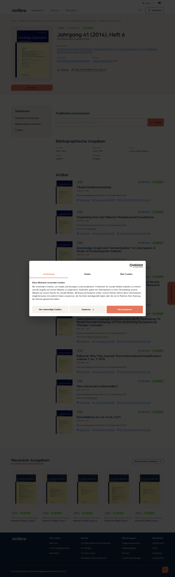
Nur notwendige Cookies (50, 309)
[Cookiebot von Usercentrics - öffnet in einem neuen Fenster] (131, 266)
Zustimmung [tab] (48, 274)
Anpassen (86, 309)
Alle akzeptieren (125, 309)
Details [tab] (87, 274)
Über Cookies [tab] (126, 274)
